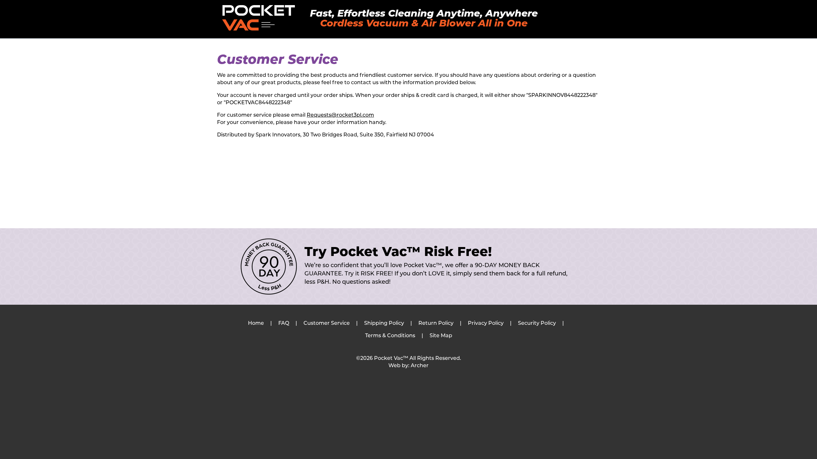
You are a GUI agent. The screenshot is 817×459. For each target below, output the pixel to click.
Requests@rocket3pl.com (340, 115)
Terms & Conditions (390, 336)
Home (256, 323)
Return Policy (435, 323)
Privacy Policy (486, 323)
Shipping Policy (384, 323)
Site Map (441, 336)
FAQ (283, 323)
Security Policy (537, 323)
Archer (420, 365)
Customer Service (327, 323)
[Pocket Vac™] (258, 18)
